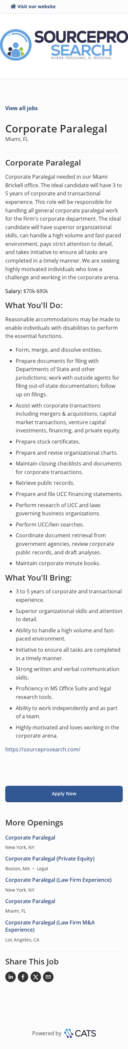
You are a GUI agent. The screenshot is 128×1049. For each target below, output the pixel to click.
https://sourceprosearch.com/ (42, 749)
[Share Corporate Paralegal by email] (48, 978)
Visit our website (36, 6)
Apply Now (64, 793)
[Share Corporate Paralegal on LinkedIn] (10, 978)
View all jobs (21, 108)
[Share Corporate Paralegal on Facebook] (23, 978)
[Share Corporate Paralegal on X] (36, 978)
